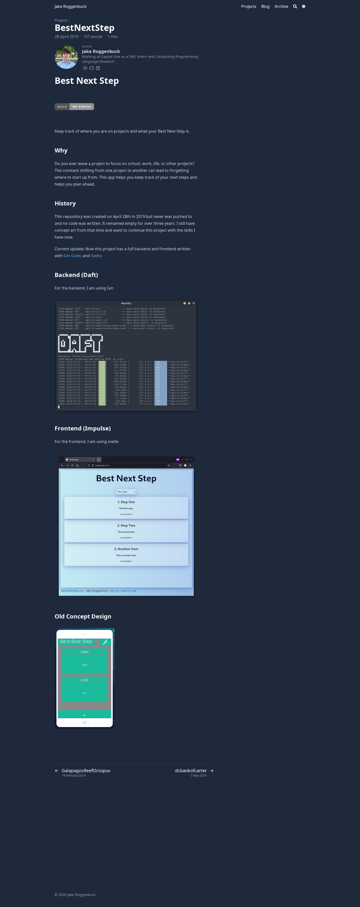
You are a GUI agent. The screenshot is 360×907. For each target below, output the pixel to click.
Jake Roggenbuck (71, 6)
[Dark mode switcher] (303, 6)
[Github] (91, 67)
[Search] (295, 6)
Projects (61, 20)
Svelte (96, 255)
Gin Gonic (73, 255)
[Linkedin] (98, 67)
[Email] (85, 67)
